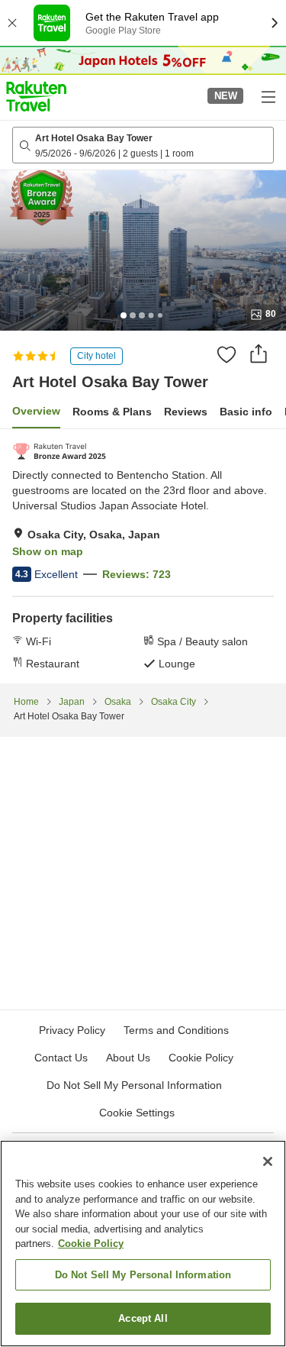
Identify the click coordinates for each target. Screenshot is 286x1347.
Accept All (142, 1318)
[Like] (226, 354)
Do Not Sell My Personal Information (143, 1275)
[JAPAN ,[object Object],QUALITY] (59, 451)
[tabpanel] (143, 556)
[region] (143, 1243)
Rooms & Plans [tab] (112, 411)
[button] (36, 96)
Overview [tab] (36, 411)
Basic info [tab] (246, 411)
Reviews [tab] (185, 411)
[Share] (258, 353)
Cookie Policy (91, 1243)
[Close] (267, 1161)
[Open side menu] (267, 96)
